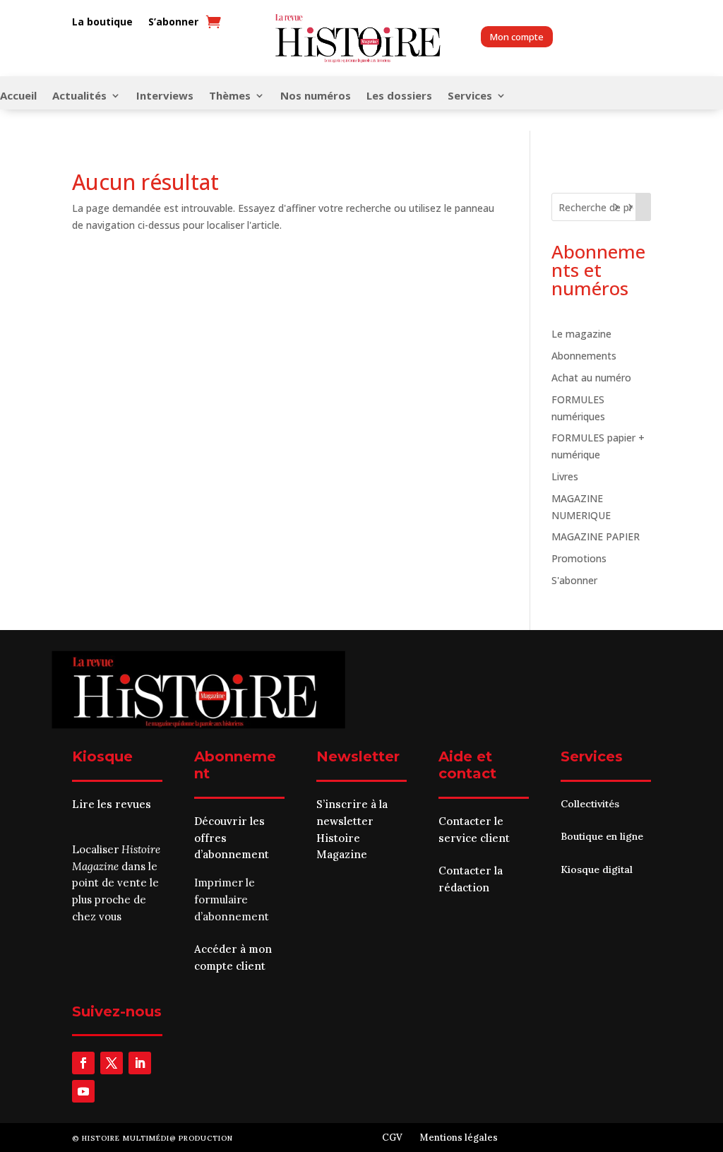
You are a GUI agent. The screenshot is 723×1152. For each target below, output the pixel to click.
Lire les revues (111, 804)
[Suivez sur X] (111, 1063)
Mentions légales (458, 1138)
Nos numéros (315, 96)
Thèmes (230, 96)
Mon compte (517, 36)
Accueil (18, 96)
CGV (392, 1138)
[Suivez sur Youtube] (83, 1091)
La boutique (102, 22)
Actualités (79, 96)
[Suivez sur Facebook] (83, 1063)
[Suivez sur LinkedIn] (140, 1063)
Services (470, 96)
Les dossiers (399, 96)
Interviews (164, 96)
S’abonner (173, 22)
